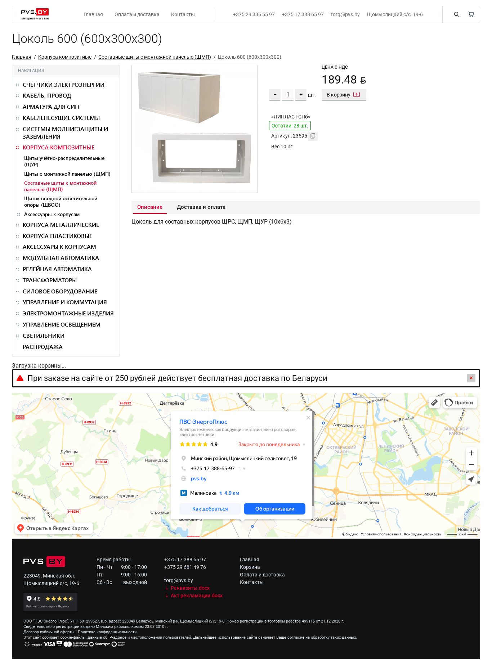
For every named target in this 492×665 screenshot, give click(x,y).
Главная (93, 14)
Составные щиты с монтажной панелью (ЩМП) (154, 57)
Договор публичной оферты (49, 632)
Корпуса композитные (64, 57)
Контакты (183, 14)
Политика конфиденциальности (107, 632)
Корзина (250, 567)
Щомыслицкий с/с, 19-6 (395, 14)
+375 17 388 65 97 (303, 14)
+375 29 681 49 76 (185, 567)
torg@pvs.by (345, 14)
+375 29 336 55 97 (254, 14)
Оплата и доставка (137, 14)
